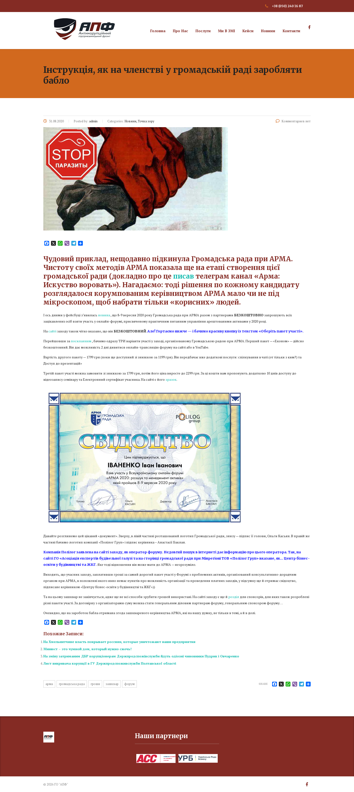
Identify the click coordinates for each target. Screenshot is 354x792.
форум (129, 684)
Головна (157, 30)
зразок (171, 379)
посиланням (81, 341)
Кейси (248, 30)
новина (104, 315)
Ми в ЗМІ (226, 30)
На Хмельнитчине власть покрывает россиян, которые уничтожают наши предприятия (119, 641)
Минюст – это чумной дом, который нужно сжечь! (87, 649)
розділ (233, 596)
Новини (268, 30)
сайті (52, 331)
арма (49, 684)
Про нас (180, 30)
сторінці (151, 558)
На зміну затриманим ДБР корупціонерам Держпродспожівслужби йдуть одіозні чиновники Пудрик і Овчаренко (141, 656)
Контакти (291, 30)
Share (263, 684)
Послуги (203, 30)
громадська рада (72, 684)
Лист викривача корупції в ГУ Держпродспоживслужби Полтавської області (109, 663)
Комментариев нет (296, 121)
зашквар (112, 684)
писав (183, 276)
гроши (95, 684)
